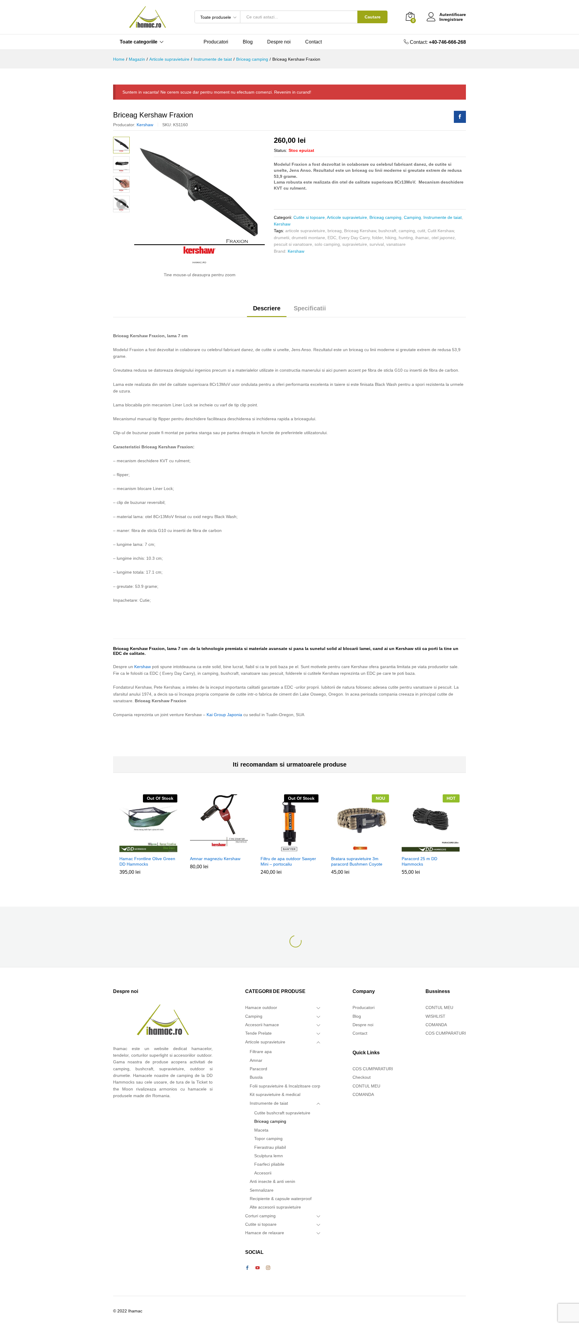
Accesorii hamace (262, 1024)
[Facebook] (247, 1268)
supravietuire (354, 244)
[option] (148, 839)
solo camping (327, 244)
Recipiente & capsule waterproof (281, 1198)
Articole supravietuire (347, 217)
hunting (406, 237)
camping (407, 230)
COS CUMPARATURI (373, 1068)
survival (376, 244)
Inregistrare (451, 19)
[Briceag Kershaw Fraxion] (460, 117)
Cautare (373, 16)
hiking (390, 237)
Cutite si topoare (309, 217)
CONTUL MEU (366, 1086)
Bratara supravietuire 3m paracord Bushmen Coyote (356, 861)
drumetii (281, 237)
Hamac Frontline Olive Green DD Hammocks (147, 861)
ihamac (422, 237)
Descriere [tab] (266, 308)
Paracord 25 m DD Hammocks (419, 861)
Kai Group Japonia (224, 714)
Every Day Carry (354, 237)
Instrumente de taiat (442, 217)
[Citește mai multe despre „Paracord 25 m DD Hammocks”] (430, 849)
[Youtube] (257, 1268)
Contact (313, 42)
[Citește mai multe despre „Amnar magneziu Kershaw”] (218, 849)
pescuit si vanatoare (293, 244)
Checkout (362, 1077)
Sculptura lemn (268, 1155)
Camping (412, 217)
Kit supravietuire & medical (275, 1094)
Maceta (261, 1130)
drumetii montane (308, 237)
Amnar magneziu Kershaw (215, 858)
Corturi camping (260, 1215)
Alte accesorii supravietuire (275, 1207)
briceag (334, 230)
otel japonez (443, 237)
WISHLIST (435, 1016)
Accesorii (262, 1173)
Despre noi (279, 42)
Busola (256, 1077)
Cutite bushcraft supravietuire (282, 1112)
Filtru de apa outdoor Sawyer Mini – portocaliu (288, 861)
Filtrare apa (261, 1051)
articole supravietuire (305, 230)
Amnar (256, 1060)
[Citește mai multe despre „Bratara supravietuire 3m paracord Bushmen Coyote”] (359, 849)
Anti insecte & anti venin (272, 1181)
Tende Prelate (258, 1033)
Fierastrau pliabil (270, 1147)
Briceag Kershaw (360, 230)
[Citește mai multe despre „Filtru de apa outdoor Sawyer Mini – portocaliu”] (288, 849)
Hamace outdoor (261, 1007)
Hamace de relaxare (264, 1232)
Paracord (258, 1068)
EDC (331, 237)
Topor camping (268, 1138)
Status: (280, 150)
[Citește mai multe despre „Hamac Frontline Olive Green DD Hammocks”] (147, 849)
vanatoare (396, 244)
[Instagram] (268, 1268)
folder (377, 237)
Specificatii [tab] (310, 308)
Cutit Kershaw (441, 230)
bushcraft (387, 230)
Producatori (216, 42)
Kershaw (145, 124)
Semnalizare (262, 1190)
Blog (248, 42)
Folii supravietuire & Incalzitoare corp (285, 1086)
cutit (421, 230)
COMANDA (363, 1094)
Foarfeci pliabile (269, 1164)
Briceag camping (385, 217)
